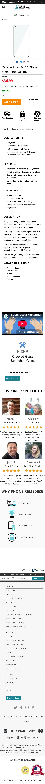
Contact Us (11, 691)
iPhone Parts (11, 590)
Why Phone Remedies (14, 644)
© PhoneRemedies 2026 (11, 716)
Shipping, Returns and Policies (23, 129)
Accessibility (11, 678)
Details (6, 129)
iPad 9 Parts (11, 606)
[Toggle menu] (41, 6)
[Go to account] (9, 2)
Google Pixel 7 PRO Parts (17, 627)
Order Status (12, 665)
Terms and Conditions (33, 716)
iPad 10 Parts (11, 611)
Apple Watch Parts (14, 598)
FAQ (7, 687)
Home (4, 19)
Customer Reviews (13, 669)
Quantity (33, 99)
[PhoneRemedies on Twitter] (15, 708)
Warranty (10, 683)
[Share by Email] (28, 63)
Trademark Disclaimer (15, 657)
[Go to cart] (3, 6)
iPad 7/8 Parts (12, 602)
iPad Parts (10, 594)
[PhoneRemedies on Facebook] (21, 708)
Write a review (12, 378)
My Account (11, 661)
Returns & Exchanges (15, 640)
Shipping (9, 636)
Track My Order (13, 698)
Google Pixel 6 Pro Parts (17, 619)
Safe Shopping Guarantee (17, 649)
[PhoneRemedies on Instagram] (27, 708)
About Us (10, 653)
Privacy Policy (22, 722)
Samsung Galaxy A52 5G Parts (18, 615)
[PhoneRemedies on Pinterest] (33, 708)
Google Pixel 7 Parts (15, 623)
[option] (22, 41)
